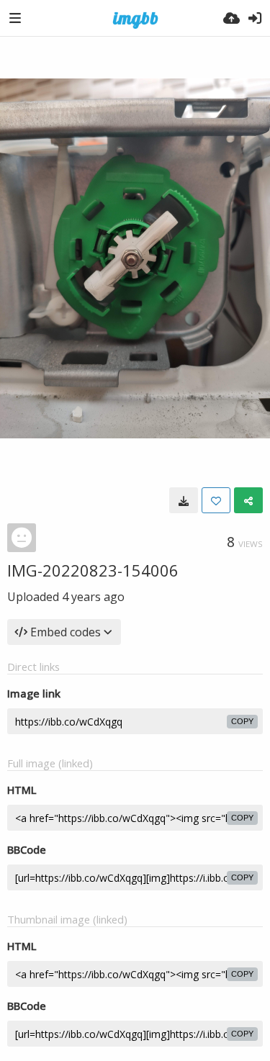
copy (242, 721)
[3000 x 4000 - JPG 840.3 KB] (183, 500)
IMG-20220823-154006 (93, 570)
